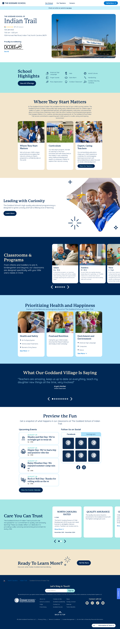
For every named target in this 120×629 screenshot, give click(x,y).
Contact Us (56, 604)
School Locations (45, 602)
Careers (72, 3)
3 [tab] (60, 287)
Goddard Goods (58, 607)
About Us (42, 599)
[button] (39, 438)
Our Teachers (61, 3)
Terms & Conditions (54, 619)
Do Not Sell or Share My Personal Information (90, 619)
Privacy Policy (42, 619)
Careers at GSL (57, 599)
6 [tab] (63, 399)
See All (6, 51)
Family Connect (71, 602)
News (68, 599)
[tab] (71, 434)
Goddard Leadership (59, 602)
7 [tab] (65, 399)
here (70, 8)
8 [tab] (67, 399)
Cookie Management (68, 619)
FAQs (41, 604)
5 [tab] (64, 287)
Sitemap (69, 604)
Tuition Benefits (71, 607)
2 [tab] (58, 287)
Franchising (43, 607)
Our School (49, 3)
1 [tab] (55, 287)
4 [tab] (62, 287)
